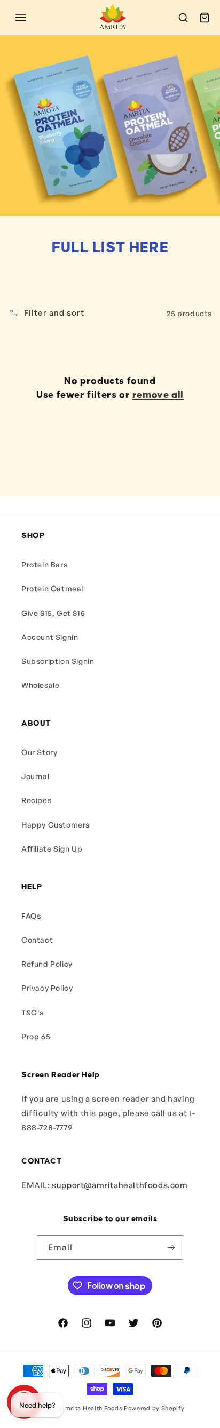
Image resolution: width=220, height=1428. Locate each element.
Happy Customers (55, 824)
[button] (21, 17)
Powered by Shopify (154, 1408)
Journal (35, 776)
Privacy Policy (47, 987)
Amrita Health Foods (91, 1408)
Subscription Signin (57, 660)
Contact (37, 939)
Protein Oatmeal (52, 588)
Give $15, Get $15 (53, 612)
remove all (158, 395)
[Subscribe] (171, 1247)
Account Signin (49, 636)
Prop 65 (35, 1036)
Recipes (36, 800)
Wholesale (40, 684)
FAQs (31, 915)
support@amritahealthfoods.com (119, 1185)
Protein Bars (44, 564)
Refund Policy (47, 963)
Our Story (39, 752)
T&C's (32, 1012)
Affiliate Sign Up (51, 848)
